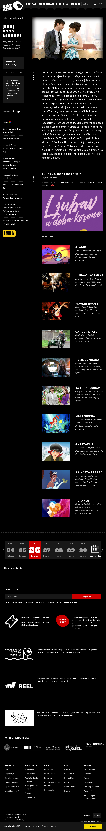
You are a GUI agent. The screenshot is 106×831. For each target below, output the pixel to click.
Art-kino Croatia (19, 814)
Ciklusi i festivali (11, 782)
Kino (58, 4)
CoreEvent (10, 98)
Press (86, 778)
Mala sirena (85, 416)
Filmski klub (77, 617)
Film (66, 4)
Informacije (49, 790)
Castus (98, 821)
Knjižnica (48, 778)
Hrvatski (87, 815)
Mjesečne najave (12, 786)
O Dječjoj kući (30, 797)
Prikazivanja (69, 773)
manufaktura (89, 821)
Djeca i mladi (46, 4)
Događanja (9, 773)
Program (31, 4)
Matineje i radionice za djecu (33, 787)
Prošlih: (10, 72)
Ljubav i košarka (89, 275)
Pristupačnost (90, 791)
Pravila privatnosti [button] (50, 826)
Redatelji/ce (69, 778)
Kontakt (75, 4)
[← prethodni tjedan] (3, 549)
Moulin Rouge (86, 303)
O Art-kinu (48, 769)
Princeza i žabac (88, 472)
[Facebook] (13, 112)
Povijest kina (49, 773)
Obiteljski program (12, 778)
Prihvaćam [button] (93, 826)
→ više (51, 185)
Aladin (80, 247)
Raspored (9, 769)
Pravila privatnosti (91, 786)
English (97, 815)
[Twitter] (19, 112)
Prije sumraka (87, 360)
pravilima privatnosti (69, 602)
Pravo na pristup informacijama (91, 797)
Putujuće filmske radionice (31, 779)
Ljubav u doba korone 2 (13, 18)
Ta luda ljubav (87, 388)
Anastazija (84, 444)
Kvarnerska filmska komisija (52, 784)
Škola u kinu (30, 773)
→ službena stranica (71, 652)
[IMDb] (9, 233)
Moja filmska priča (12, 791)
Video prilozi (69, 786)
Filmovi (67, 769)
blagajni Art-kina (13, 83)
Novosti (67, 782)
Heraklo (82, 501)
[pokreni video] (67, 40)
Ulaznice (87, 773)
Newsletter (88, 782)
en (100, 4)
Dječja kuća (29, 769)
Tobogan (28, 793)
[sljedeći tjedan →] (102, 549)
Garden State (86, 332)
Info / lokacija (89, 769)
